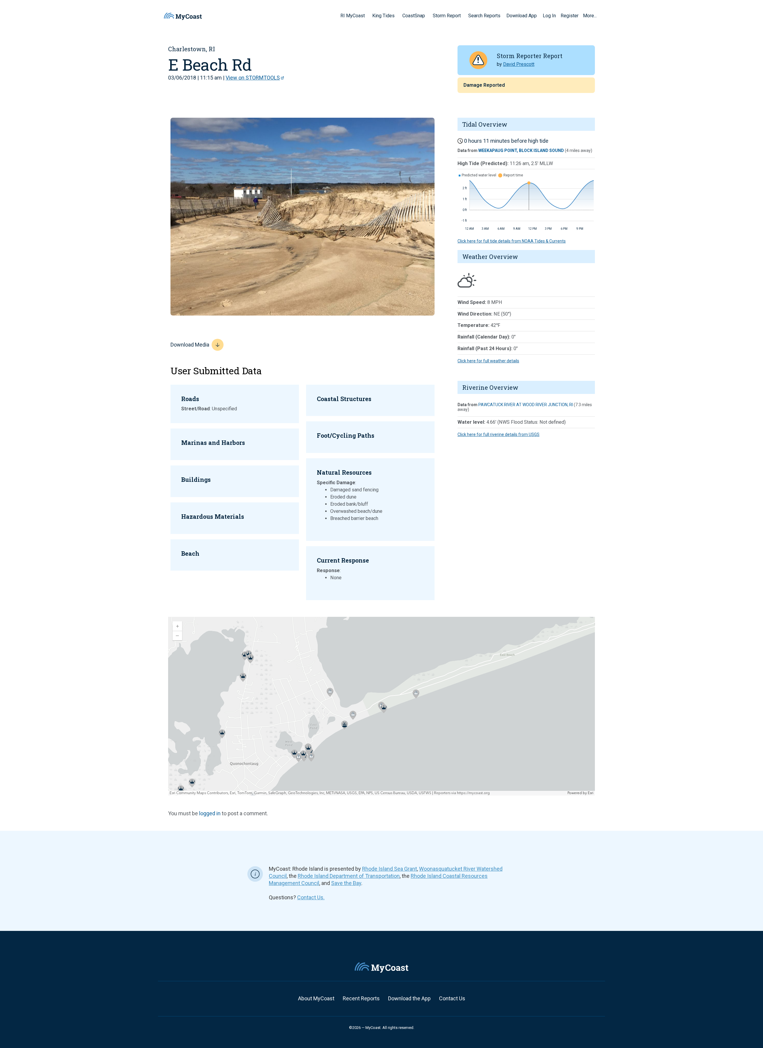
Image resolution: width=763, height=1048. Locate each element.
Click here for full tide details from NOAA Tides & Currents (512, 241)
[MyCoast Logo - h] (183, 16)
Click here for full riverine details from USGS (498, 434)
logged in (210, 813)
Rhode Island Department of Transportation (349, 876)
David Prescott (518, 64)
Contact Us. (311, 897)
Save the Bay (346, 883)
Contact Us (452, 998)
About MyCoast (316, 998)
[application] (381, 706)
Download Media (189, 344)
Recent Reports (361, 998)
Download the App (409, 998)
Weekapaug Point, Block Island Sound (521, 150)
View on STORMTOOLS (253, 77)
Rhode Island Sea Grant (389, 869)
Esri (590, 793)
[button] (366, 15)
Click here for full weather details (488, 360)
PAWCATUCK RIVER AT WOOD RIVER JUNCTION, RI (525, 404)
